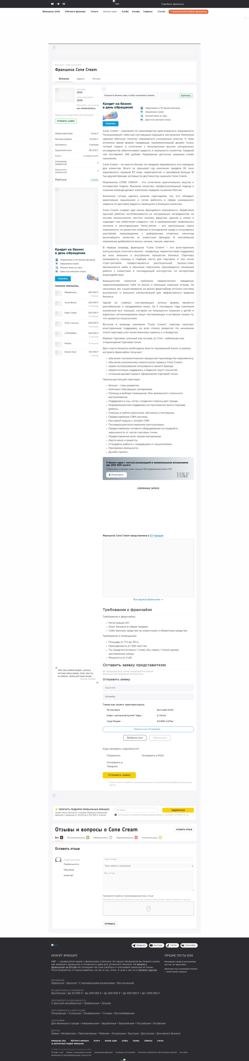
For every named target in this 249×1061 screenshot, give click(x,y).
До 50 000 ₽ (75, 993)
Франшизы (59, 65)
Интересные (68, 1033)
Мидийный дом (72, 292)
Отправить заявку (66, 121)
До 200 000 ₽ (93, 993)
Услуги (97, 1041)
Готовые (107, 1013)
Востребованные (124, 1013)
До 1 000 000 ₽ (151, 993)
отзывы (94, 180)
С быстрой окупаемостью (66, 1003)
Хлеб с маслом (72, 323)
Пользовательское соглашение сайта (75, 1049)
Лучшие (106, 1003)
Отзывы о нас (57, 1052)
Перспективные (87, 1033)
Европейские (126, 1023)
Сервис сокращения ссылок (79, 1052)
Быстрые (133, 1033)
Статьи (161, 12)
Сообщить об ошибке (125, 1052)
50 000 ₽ (94, 139)
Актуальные (119, 1033)
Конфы (136, 12)
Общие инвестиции (64, 133)
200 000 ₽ (93, 313)
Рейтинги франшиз (75, 12)
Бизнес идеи (110, 12)
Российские (144, 1023)
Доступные (147, 1033)
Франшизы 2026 (51, 12)
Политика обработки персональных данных (157, 1052)
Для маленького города (65, 1023)
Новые (55, 1033)
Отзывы (97, 78)
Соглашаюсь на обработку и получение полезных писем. (153, 815)
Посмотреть (117, 475)
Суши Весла (70, 302)
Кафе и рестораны (73, 65)
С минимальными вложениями (97, 983)
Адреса (80, 78)
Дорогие (72, 983)
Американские (90, 1023)
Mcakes (68, 343)
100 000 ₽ (93, 352)
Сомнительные (149, 837)
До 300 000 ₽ (112, 993)
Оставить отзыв (184, 829)
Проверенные (92, 1013)
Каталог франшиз (64, 955)
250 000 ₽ (93, 150)
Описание (64, 78)
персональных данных (152, 815)
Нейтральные (100, 837)
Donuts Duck (70, 352)
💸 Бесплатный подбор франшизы (188, 12)
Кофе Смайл (71, 313)
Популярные (58, 1013)
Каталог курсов (147, 970)
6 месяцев (93, 145)
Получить (63, 279)
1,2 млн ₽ (94, 133)
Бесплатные (58, 993)
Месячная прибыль (63, 139)
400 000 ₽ (93, 292)
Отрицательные (124, 837)
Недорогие (57, 983)
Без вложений (125, 983)
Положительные (76, 837)
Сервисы (147, 12)
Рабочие (104, 1033)
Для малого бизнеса (168, 1033)
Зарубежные (108, 1023)
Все (57, 837)
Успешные (75, 1013)
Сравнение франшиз (103, 1052)
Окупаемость (61, 145)
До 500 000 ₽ (131, 993)
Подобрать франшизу (172, 4)
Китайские (159, 1023)
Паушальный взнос (63, 150)
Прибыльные (91, 1003)
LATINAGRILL (71, 333)
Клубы (125, 12)
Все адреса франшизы (146, 599)
